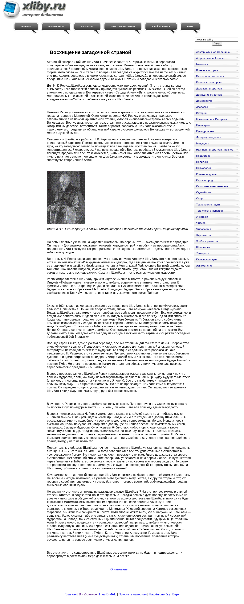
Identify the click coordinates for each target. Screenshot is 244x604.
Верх (175, 594)
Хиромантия (204, 235)
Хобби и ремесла (207, 241)
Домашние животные (209, 94)
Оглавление (119, 569)
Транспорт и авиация (209, 210)
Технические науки (208, 204)
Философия (203, 228)
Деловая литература (209, 88)
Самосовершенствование (212, 186)
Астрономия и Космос (210, 58)
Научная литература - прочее (214, 149)
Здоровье (202, 106)
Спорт (200, 198)
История (201, 112)
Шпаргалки (203, 247)
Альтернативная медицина (213, 51)
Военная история (207, 70)
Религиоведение (206, 174)
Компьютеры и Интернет (211, 119)
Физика (200, 222)
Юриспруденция (206, 259)
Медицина (202, 143)
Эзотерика (202, 253)
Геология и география (210, 76)
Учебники (202, 216)
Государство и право (209, 82)
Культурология (205, 131)
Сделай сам (203, 192)
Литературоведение (208, 137)
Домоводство (204, 100)
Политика (202, 161)
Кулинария (203, 125)
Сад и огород (204, 180)
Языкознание (204, 265)
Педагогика (203, 155)
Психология (203, 167)
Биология (202, 64)
